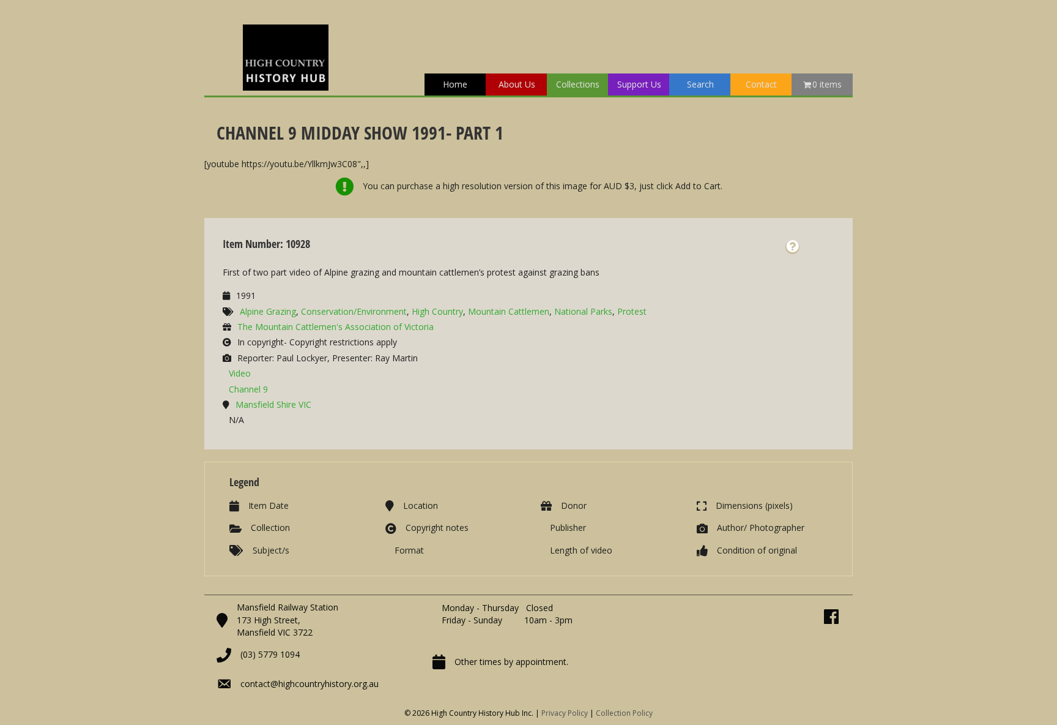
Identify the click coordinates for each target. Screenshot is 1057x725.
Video (240, 373)
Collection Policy (624, 713)
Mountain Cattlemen (508, 311)
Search (700, 84)
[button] (792, 247)
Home (455, 84)
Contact (761, 84)
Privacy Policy (564, 713)
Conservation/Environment (354, 311)
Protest (632, 311)
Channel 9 (248, 389)
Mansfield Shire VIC (273, 404)
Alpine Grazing (268, 311)
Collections (577, 84)
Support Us (639, 84)
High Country (437, 311)
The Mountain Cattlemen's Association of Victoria (335, 326)
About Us (517, 84)
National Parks (583, 311)
